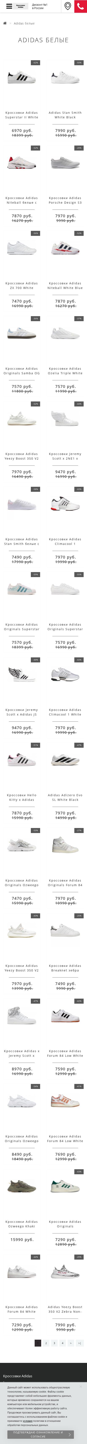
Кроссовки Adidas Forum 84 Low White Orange (65, 1141)
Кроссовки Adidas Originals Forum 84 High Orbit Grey (65, 885)
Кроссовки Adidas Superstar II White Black (21, 117)
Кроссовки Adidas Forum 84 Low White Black (65, 1055)
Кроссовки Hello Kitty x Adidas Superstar (22, 799)
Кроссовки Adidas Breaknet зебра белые (65, 970)
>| (79, 1343)
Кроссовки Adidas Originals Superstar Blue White (22, 629)
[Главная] (5, 23)
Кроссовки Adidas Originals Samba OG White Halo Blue (22, 373)
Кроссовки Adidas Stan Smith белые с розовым (21, 543)
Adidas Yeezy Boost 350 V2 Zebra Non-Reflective (65, 1311)
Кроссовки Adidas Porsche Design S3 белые (65, 202)
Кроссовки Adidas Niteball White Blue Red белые (65, 287)
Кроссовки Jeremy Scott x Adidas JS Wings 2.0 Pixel (21, 714)
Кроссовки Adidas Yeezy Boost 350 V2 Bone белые (22, 970)
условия (28, 1421)
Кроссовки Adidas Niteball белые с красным (21, 202)
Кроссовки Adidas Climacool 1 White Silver (65, 714)
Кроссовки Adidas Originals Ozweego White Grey (22, 885)
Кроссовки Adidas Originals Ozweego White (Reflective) (22, 1141)
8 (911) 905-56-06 (80, 6)
